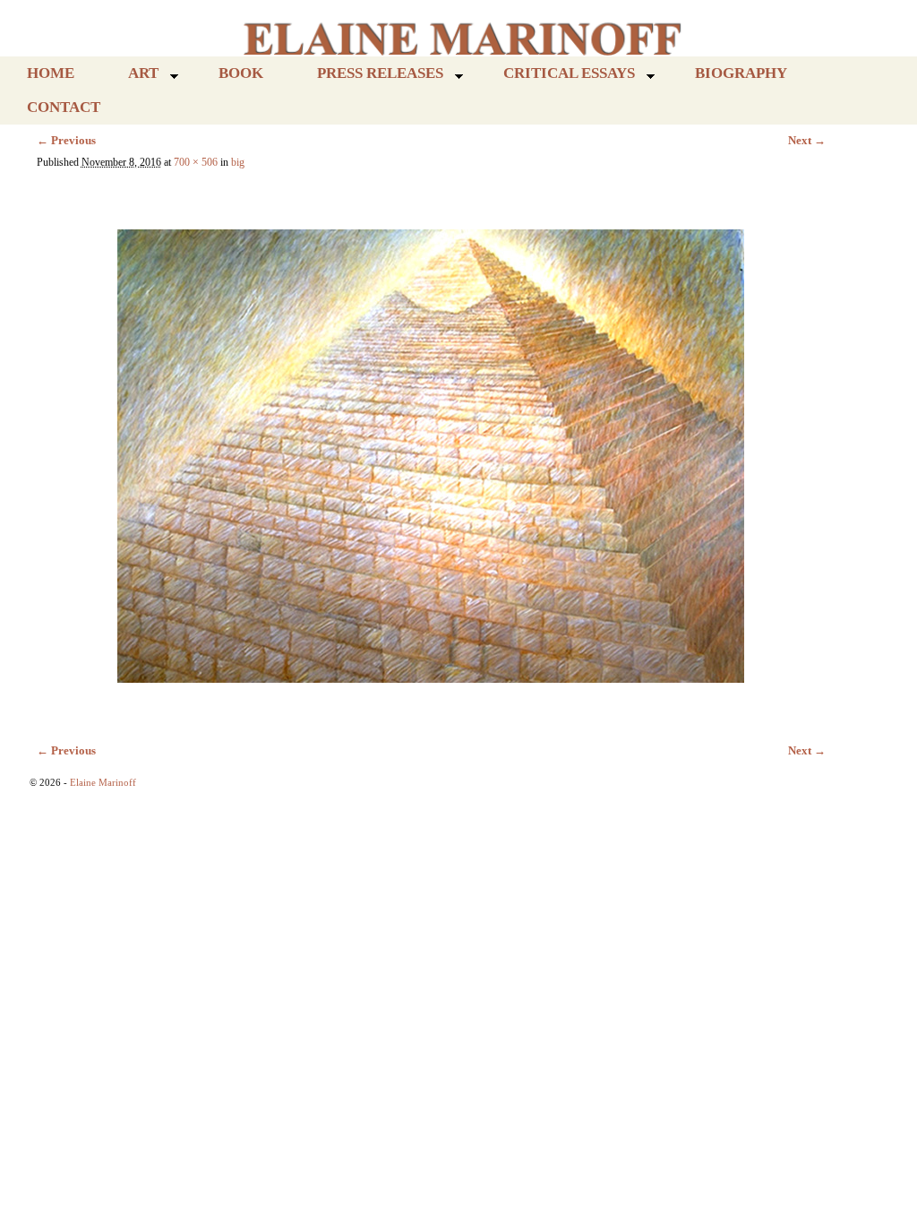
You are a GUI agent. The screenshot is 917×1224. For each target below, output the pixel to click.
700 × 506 (196, 162)
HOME (50, 73)
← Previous (66, 140)
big (237, 162)
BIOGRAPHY (741, 73)
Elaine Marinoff (103, 782)
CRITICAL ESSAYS (555, 78)
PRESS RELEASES (366, 78)
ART (130, 78)
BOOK (241, 73)
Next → (807, 140)
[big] (431, 447)
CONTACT (63, 107)
